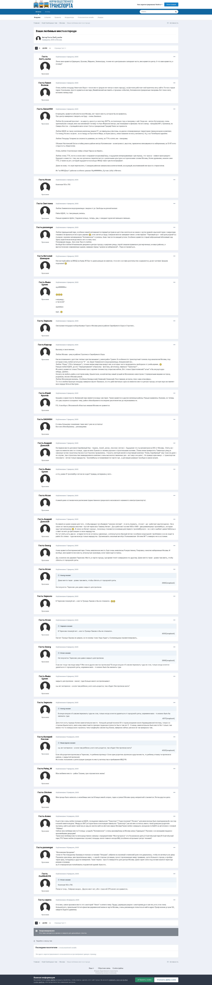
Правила (58, 17)
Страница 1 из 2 (60, 48)
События (47, 17)
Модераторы (69, 17)
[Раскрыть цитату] (59, 575)
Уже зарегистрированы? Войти (149, 4)
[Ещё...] (174, 56)
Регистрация (171, 4)
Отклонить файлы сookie (166, 980)
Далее (44, 48)
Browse (38, 12)
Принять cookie (145, 980)
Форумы (37, 17)
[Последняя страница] (50, 48)
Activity (47, 12)
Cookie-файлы (118, 968)
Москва (59, 40)
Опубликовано (67, 57)
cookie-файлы (50, 980)
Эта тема (167, 11)
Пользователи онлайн (86, 17)
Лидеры (100, 17)
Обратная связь (104, 968)
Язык (91, 968)
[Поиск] (175, 11)
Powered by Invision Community (106, 973)
